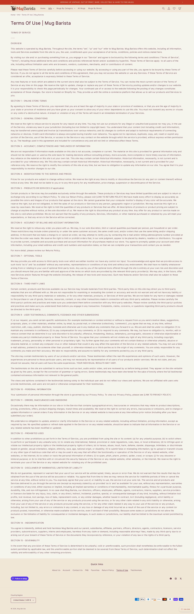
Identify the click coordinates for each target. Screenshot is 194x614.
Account (66, 570)
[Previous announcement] (11, 2)
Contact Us (78, 570)
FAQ (87, 570)
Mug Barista (21, 609)
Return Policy (108, 570)
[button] (51, 8)
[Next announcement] (182, 2)
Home (13, 15)
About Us (56, 570)
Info (18, 15)
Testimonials (136, 570)
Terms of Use (122, 570)
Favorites (95, 570)
